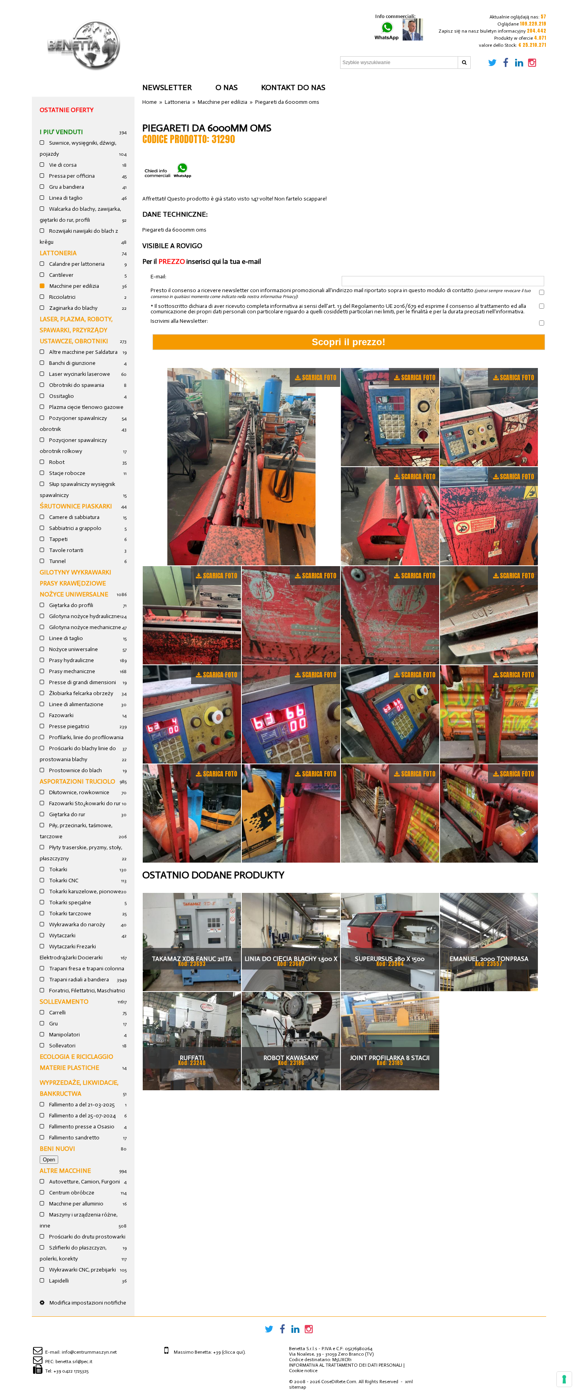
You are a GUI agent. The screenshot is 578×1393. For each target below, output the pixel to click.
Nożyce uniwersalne (73, 649)
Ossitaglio (61, 396)
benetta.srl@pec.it (73, 1361)
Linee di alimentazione (75, 704)
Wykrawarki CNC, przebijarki (82, 1269)
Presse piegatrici (68, 726)
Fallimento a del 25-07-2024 (82, 1115)
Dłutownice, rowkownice (78, 792)
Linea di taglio (65, 198)
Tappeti (58, 539)
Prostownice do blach (75, 770)
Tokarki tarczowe (69, 913)
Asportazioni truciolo (77, 781)
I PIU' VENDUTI (61, 132)
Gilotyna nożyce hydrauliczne (84, 616)
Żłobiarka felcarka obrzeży (80, 693)
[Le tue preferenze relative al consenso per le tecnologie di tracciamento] (564, 1379)
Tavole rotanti (65, 550)
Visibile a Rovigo (172, 245)
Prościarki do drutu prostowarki (86, 1236)
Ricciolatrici (61, 297)
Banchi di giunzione (72, 363)
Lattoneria (58, 253)
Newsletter (167, 87)
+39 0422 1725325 (70, 1371)
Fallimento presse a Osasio (81, 1126)
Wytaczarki (61, 935)
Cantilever (61, 275)
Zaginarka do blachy (73, 308)
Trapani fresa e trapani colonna (86, 968)
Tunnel (57, 561)
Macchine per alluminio (75, 1203)
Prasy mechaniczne (71, 671)
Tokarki (57, 869)
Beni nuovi (57, 1148)
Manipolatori (64, 1034)
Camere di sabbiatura (73, 517)
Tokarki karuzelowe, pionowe (84, 891)
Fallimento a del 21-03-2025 (81, 1104)
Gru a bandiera (66, 187)
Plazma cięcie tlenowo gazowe (85, 407)
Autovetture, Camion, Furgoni (84, 1181)
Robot (56, 462)
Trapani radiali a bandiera (78, 979)
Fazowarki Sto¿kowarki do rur (84, 803)
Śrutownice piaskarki (76, 506)
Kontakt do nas (293, 87)
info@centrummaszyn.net (89, 1352)
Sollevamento (64, 1001)
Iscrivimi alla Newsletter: (179, 321)
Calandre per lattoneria (76, 264)
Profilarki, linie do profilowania (85, 737)
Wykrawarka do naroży (76, 924)
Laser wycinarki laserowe (79, 374)
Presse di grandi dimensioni (82, 682)
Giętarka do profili (70, 605)
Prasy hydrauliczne (71, 660)
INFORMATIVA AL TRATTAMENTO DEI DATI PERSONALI (345, 1365)
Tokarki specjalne (69, 902)
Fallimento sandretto (73, 1137)
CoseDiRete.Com (338, 1381)
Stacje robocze (66, 473)
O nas (226, 87)
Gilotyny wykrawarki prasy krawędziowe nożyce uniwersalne (75, 583)
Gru (53, 1023)
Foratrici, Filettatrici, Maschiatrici (86, 990)
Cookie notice (303, 1370)
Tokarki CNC (63, 880)
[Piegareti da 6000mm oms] (241, 466)
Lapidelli (58, 1280)
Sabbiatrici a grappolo (74, 528)
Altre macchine (65, 1170)
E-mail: (158, 277)
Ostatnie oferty (67, 110)
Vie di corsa (62, 165)
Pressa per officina (71, 176)
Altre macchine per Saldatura (83, 352)
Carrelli (57, 1012)
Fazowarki (61, 715)
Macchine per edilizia (73, 286)
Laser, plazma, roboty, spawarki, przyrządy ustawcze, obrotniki (76, 330)
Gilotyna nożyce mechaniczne (84, 627)
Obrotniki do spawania (76, 385)
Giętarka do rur (66, 814)
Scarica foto (319, 377)
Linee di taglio (65, 638)
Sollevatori (61, 1045)
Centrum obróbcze (71, 1192)
